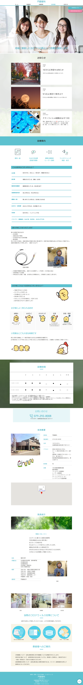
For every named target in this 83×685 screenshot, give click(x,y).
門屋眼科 (41, 677)
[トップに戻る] (79, 681)
